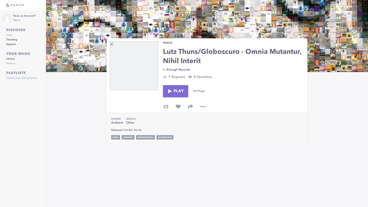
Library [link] (10, 59)
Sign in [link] (16, 20)
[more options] (203, 107)
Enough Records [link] (178, 69)
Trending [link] (11, 39)
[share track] (190, 107)
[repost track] (166, 107)
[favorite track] (178, 107)
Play (179, 91)
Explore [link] (11, 44)
